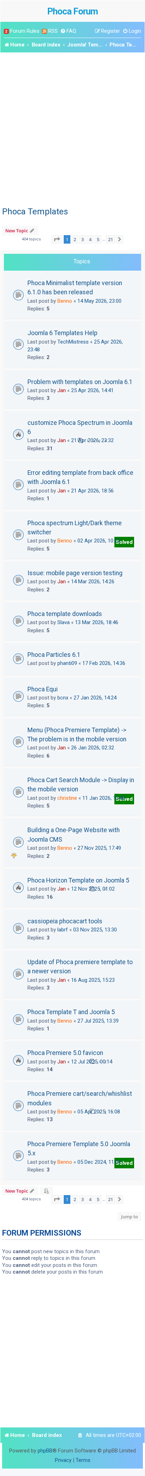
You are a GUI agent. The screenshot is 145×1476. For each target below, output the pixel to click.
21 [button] (110, 239)
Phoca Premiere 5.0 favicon (65, 1052)
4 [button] (90, 239)
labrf (62, 930)
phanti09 (67, 663)
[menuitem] (68, 31)
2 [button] (75, 239)
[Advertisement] (72, 128)
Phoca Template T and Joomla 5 (71, 1012)
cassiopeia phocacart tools (64, 921)
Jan (61, 390)
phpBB (45, 1450)
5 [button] (98, 239)
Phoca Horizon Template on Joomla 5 (78, 880)
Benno (64, 301)
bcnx (62, 698)
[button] (56, 239)
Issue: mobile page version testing (74, 573)
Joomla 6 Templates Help (62, 333)
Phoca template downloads (64, 613)
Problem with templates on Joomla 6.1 (80, 381)
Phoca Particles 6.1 (54, 654)
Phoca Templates (35, 211)
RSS (53, 31)
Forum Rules (24, 31)
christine (67, 798)
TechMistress (73, 342)
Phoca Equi (42, 689)
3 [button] (82, 239)
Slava (63, 622)
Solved (124, 542)
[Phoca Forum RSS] (44, 31)
